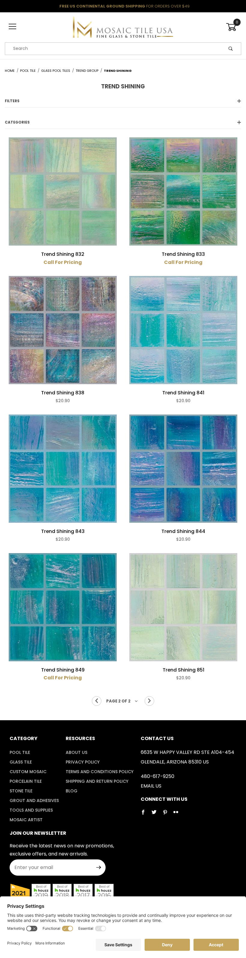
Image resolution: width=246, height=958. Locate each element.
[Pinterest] (167, 814)
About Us (76, 752)
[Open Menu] (12, 27)
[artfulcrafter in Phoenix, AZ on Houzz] (20, 892)
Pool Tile (20, 752)
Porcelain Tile (26, 781)
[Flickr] (178, 814)
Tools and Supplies (31, 810)
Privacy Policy (83, 762)
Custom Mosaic (28, 772)
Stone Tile (21, 791)
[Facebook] (145, 814)
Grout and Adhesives (34, 800)
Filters (12, 100)
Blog (71, 791)
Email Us (151, 785)
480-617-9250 (157, 776)
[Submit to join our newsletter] (99, 867)
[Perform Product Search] (230, 49)
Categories (17, 122)
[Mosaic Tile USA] (123, 26)
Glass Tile (21, 762)
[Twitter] (156, 814)
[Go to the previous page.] (96, 701)
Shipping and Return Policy (97, 781)
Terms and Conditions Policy (100, 772)
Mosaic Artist (26, 820)
